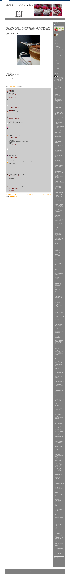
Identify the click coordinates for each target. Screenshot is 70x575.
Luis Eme (10, 90)
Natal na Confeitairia (59, 47)
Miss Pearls (57, 530)
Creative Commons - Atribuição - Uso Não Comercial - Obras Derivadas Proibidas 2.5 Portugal (59, 79)
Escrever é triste (58, 318)
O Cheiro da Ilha (58, 119)
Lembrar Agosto (57, 124)
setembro (57, 58)
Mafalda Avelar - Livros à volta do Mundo (59, 484)
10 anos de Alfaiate (58, 317)
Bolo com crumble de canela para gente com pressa (59, 438)
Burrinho (56, 393)
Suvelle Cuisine (57, 395)
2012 (56, 43)
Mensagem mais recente (11, 194)
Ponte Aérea (57, 514)
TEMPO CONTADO (58, 179)
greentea (10, 121)
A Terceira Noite (58, 125)
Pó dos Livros (57, 348)
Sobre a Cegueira (58, 198)
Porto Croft (57, 552)
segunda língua (57, 516)
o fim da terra (57, 287)
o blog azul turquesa (58, 186)
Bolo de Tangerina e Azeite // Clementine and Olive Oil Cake (59, 273)
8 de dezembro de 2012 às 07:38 (14, 170)
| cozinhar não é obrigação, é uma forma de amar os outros (58, 427)
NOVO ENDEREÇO (58, 429)
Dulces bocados (58, 302)
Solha (56, 495)
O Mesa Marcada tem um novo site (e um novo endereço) (59, 258)
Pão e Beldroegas (58, 414)
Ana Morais (10, 115)
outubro (57, 57)
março (57, 68)
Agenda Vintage (58, 171)
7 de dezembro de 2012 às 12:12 (14, 157)
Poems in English (57, 368)
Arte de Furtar (57, 255)
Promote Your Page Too (56, 25)
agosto (57, 60)
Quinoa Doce (57, 415)
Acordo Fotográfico (58, 423)
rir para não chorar (58, 146)
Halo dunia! (57, 216)
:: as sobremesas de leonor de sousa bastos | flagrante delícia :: (59, 165)
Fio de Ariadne (57, 533)
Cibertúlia (56, 174)
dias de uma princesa (59, 440)
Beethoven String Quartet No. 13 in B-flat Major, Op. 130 (59, 263)
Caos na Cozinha (58, 477)
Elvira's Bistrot (57, 507)
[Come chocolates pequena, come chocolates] (54, 24)
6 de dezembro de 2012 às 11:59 (14, 123)
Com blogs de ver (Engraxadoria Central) (59, 261)
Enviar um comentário (11, 190)
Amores (56, 391)
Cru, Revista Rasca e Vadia (59, 541)
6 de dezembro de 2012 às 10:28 (14, 94)
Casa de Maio (57, 492)
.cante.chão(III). (58, 463)
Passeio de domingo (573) (59, 250)
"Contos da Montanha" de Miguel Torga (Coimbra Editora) (59, 184)
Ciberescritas (57, 215)
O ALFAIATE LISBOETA (59, 316)
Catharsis (56, 497)
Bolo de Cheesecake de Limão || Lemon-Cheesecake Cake (58, 310)
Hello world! (57, 319)
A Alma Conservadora (59, 494)
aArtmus (56, 291)
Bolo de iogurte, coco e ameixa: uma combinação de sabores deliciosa (59, 219)
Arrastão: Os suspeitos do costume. (59, 550)
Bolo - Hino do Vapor (58, 490)
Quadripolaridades (58, 227)
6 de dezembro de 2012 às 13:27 (14, 137)
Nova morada (57, 190)
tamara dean (57, 329)
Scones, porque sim (58, 409)
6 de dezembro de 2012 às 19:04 (14, 144)
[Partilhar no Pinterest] (21, 86)
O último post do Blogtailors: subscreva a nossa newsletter (59, 434)
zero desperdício (57, 478)
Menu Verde (57, 350)
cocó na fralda (57, 452)
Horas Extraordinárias (59, 158)
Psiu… (56, 450)
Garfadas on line (58, 138)
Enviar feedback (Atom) (13, 196)
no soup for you (58, 237)
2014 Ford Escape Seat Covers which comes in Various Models (58, 465)
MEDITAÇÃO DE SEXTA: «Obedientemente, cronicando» (59, 224)
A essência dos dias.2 (58, 270)
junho (57, 63)
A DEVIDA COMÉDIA (59, 548)
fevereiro (57, 69)
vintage (56, 254)
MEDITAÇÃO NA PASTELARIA (58, 222)
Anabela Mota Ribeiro (59, 150)
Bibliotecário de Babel (59, 204)
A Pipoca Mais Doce (58, 553)
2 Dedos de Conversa (59, 145)
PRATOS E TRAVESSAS (59, 340)
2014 (56, 40)
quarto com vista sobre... (59, 488)
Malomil (56, 90)
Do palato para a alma (59, 436)
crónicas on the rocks (59, 387)
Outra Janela (57, 493)
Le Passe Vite (57, 160)
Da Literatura (57, 243)
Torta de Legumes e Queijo (59, 133)
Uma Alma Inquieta (58, 325)
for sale (56, 230)
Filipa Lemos (11, 110)
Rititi (56, 293)
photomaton (57, 328)
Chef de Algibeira (11, 147)
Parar (56, 505)
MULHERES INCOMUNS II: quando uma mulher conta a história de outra (59, 105)
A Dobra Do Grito (58, 524)
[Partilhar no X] (19, 86)
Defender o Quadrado (59, 192)
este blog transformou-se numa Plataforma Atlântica (59, 538)
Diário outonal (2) (58, 290)
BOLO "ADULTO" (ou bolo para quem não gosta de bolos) (59, 202)
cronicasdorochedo (58, 324)
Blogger (41, 571)
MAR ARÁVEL (57, 252)
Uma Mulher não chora (59, 266)
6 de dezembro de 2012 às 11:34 (14, 112)
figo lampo (57, 398)
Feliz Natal (56, 510)
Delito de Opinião (58, 154)
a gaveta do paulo (58, 112)
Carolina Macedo (11, 126)
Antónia (57, 50)
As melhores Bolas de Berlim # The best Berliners (58, 342)
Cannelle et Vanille (58, 555)
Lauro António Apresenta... (57, 276)
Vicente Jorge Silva (58, 512)
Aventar (56, 94)
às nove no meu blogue (59, 248)
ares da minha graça (58, 487)
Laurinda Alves (57, 499)
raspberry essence (58, 334)
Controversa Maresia (59, 330)
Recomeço (57, 46)
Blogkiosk (56, 504)
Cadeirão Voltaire (58, 384)
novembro (58, 55)
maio (57, 65)
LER (55, 358)
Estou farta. (57, 421)
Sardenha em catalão (58, 297)
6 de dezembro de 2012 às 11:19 (14, 107)
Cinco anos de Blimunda (59, 385)
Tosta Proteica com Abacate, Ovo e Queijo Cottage (58, 162)
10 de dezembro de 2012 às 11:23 (14, 175)
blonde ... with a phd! (58, 296)
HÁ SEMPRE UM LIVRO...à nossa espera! (59, 182)
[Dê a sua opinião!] (18, 86)
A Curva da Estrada (58, 509)
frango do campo (11, 97)
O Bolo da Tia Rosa (58, 280)
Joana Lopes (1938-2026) (59, 196)
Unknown (10, 160)
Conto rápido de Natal (60, 49)
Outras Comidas (58, 200)
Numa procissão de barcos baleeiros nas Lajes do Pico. (59, 92)
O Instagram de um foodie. (59, 379)
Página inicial (30, 194)
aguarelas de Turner (58, 416)
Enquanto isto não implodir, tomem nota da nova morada (59, 176)
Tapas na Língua (58, 283)
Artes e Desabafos (58, 375)
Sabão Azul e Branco (58, 515)
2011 (56, 73)
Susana (10, 167)
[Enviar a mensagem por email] (17, 86)
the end (56, 528)
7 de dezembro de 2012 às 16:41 (14, 164)
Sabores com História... (59, 408)
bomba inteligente (58, 289)
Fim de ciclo (57, 534)
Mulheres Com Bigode (59, 390)
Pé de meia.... (57, 405)
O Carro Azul (57, 356)
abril (57, 66)
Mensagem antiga (47, 194)
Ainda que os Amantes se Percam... (59, 312)
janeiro (57, 71)
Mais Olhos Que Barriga (59, 381)
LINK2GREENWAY (58, 446)
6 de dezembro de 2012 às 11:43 (14, 118)
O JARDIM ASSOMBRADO (57, 337)
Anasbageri (57, 321)
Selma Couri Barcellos (59, 449)
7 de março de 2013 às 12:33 (13, 188)
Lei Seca (56, 545)
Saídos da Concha (58, 460)
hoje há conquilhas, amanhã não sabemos (59, 468)
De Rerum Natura (58, 107)
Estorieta (57, 52)
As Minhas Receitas (58, 132)
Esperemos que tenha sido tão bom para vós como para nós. (59, 522)
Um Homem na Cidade (59, 527)
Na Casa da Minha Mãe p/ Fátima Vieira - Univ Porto (59, 152)
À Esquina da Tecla (58, 249)
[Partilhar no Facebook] (20, 86)
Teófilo (57, 53)
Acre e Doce (57, 304)
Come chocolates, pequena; (19, 5)
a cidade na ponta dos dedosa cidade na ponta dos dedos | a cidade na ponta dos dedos (59, 233)
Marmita (56, 213)
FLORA (56, 458)
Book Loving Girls (58, 361)
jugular (56, 229)
